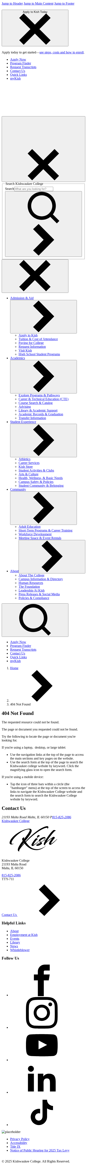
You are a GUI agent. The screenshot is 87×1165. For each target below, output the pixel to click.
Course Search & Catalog (36, 403)
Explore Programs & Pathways (39, 395)
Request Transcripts (23, 67)
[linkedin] (41, 1092)
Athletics (24, 459)
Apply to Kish (28, 335)
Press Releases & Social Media (39, 594)
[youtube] (41, 1060)
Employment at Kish (24, 935)
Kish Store (26, 466)
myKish (15, 78)
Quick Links (18, 74)
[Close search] (35, 276)
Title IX (15, 1146)
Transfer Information (32, 418)
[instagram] (41, 1027)
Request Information (32, 346)
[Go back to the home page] (33, 114)
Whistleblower (20, 950)
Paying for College (31, 343)
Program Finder (20, 63)
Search (9, 189)
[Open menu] (43, 149)
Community (18, 489)
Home (14, 668)
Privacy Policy (20, 1139)
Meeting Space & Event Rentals (40, 538)
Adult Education (30, 526)
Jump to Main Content (38, 3)
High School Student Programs (39, 354)
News (14, 946)
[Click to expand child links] (43, 316)
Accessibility (18, 1143)
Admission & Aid (22, 298)
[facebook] (41, 995)
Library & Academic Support (38, 410)
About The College (31, 575)
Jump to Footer (64, 3)
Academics (17, 358)
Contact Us (17, 71)
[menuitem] (47, 59)
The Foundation (29, 586)
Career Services (29, 463)
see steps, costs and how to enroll (61, 52)
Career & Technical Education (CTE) (43, 399)
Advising (25, 406)
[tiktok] (41, 1124)
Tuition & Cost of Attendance (38, 339)
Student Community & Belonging (41, 485)
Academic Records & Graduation (41, 414)
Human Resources (31, 583)
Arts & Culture (28, 474)
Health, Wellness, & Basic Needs (41, 478)
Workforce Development (35, 534)
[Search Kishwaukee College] (43, 224)
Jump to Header (12, 3)
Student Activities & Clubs (36, 470)
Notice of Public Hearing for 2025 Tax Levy (39, 1150)
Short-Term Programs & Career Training (45, 530)
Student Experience (23, 422)
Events (14, 938)
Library (15, 942)
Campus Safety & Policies (36, 482)
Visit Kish (25, 350)
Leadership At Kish (32, 590)
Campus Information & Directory (41, 579)
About (14, 571)
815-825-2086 (61, 817)
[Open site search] (35, 620)
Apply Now (18, 59)
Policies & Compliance (34, 598)
